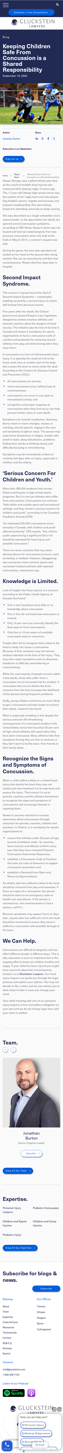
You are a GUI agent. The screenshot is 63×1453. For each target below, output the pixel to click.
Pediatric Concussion (46, 1208)
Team (6, 1311)
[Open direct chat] (54, 1409)
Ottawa (41, 1312)
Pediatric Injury (12, 1234)
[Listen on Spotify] (14, 1393)
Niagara (41, 1317)
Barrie (40, 1323)
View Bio (31, 1153)
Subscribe (46, 1288)
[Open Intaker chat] (24, 1451)
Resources (8, 1327)
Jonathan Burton (31, 1135)
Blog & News (17, 175)
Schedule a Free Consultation (31, 12)
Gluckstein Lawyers (31, 974)
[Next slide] (13, 1049)
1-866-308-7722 (11, 1374)
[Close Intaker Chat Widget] (59, 1409)
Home (5, 175)
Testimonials (10, 1332)
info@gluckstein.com (14, 1369)
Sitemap (7, 1348)
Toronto (41, 1306)
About (6, 1306)
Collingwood (44, 1329)
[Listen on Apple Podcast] (31, 1393)
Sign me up (12, 158)
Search (6, 1353)
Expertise (8, 1317)
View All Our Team (16, 1170)
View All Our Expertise (18, 1247)
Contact (7, 1337)
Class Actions (10, 1322)
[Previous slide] (5, 1049)
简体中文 (7, 1343)
